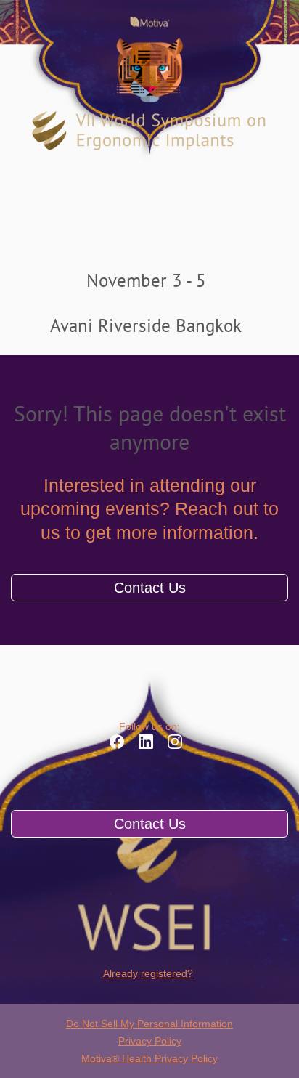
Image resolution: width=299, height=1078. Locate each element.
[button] (120, 746)
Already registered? (148, 973)
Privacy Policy (149, 1041)
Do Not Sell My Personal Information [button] (149, 1023)
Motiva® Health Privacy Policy (149, 1058)
